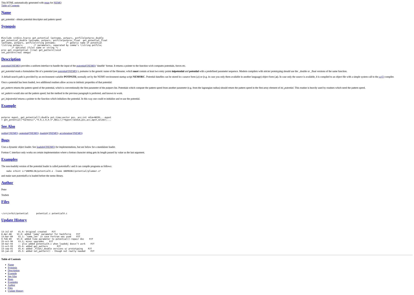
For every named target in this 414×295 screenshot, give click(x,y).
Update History (14, 220)
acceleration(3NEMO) (71, 133)
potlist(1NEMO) (9, 133)
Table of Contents (10, 5)
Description (11, 59)
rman (46, 2)
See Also (8, 126)
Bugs (5, 140)
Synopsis (8, 26)
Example (8, 106)
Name (6, 12)
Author (7, 182)
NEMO (57, 2)
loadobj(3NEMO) (49, 133)
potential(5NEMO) (29, 133)
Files (5, 202)
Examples (9, 159)
